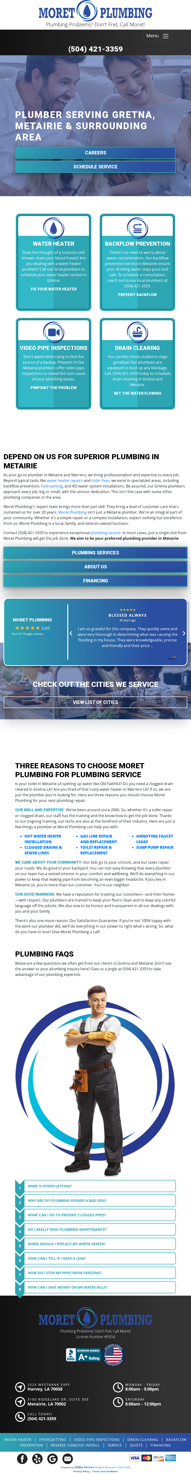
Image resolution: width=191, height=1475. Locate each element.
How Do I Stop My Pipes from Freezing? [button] (63, 1273)
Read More (127, 651)
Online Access (84, 1467)
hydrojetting (52, 486)
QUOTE (136, 1445)
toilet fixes (100, 480)
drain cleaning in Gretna (134, 379)
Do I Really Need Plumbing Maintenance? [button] (65, 1230)
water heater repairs (65, 480)
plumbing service (106, 532)
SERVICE (115, 1445)
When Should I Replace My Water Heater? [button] (65, 1245)
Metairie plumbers (39, 367)
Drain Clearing (142, 1439)
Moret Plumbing (72, 512)
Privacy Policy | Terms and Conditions (95, 1471)
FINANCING (160, 1445)
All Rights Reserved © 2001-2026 (112, 1467)
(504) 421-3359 (95, 49)
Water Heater (18, 1439)
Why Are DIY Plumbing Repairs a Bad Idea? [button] (65, 1201)
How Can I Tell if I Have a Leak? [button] (55, 1259)
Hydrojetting (52, 1439)
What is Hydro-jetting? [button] (48, 1187)
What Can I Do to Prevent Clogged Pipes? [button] (65, 1216)
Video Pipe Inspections (97, 1439)
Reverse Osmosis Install (75, 1445)
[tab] (100, 1186)
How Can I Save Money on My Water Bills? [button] (65, 1288)
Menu (154, 35)
